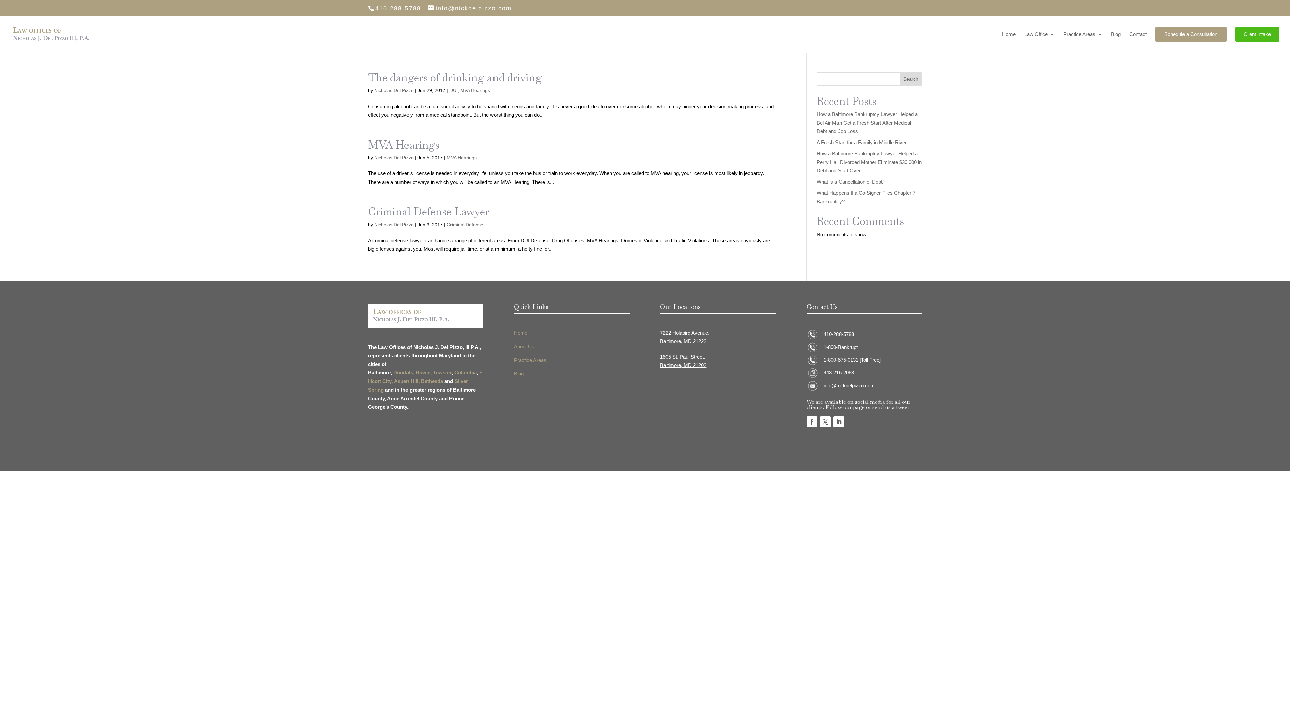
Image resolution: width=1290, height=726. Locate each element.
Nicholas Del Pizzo (394, 90)
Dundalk (403, 372)
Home (1009, 34)
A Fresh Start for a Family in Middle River (862, 142)
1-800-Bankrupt (841, 347)
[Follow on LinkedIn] (838, 421)
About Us (524, 346)
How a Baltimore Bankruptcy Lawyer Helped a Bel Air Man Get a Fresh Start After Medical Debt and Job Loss (867, 122)
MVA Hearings (475, 90)
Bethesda (432, 381)
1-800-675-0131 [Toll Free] (852, 360)
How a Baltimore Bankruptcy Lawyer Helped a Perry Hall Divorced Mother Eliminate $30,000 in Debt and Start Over (869, 162)
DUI (453, 90)
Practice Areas (1079, 34)
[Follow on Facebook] (812, 421)
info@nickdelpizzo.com (849, 385)
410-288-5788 (839, 334)
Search (910, 79)
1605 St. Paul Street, (682, 357)
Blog (1116, 34)
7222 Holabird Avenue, (685, 333)
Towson (442, 372)
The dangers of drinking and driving (455, 77)
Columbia (465, 372)
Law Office (1036, 34)
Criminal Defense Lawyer (428, 211)
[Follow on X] (825, 421)
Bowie (423, 372)
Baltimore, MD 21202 (683, 365)
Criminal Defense (465, 224)
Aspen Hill (406, 381)
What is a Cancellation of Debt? (851, 182)
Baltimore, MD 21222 (683, 341)
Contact (1138, 34)
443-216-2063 (839, 372)
